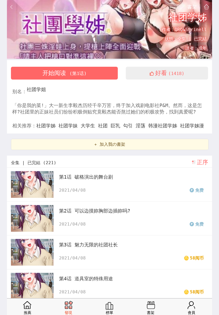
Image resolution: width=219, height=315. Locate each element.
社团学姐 (36, 89)
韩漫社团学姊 (164, 125)
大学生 (89, 125)
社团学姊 (47, 125)
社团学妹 (69, 125)
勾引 (129, 125)
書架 (192, 6)
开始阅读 (64, 73)
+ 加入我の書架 (109, 144)
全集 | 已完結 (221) (33, 162)
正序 (202, 162)
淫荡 (142, 125)
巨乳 (117, 125)
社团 (104, 125)
